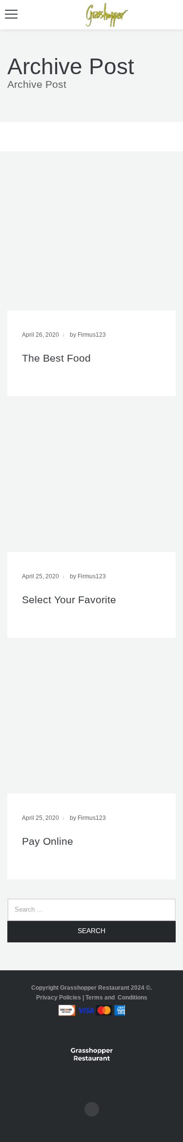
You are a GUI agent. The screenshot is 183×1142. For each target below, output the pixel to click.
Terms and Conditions (116, 997)
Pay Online (47, 841)
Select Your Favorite (69, 599)
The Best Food (56, 358)
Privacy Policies (58, 997)
